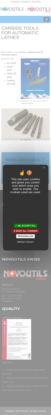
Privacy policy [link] (25, 242)
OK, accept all (26, 225)
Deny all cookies (26, 231)
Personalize (25, 236)
